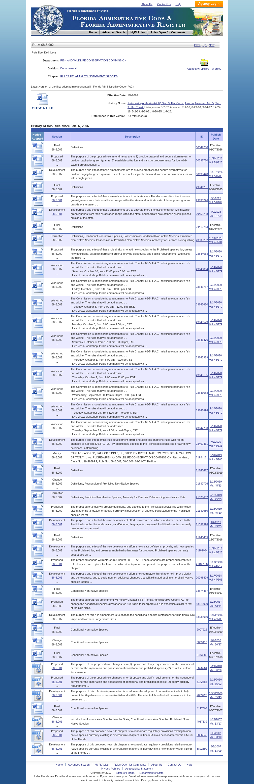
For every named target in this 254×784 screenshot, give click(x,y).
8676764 (202, 668)
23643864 (202, 269)
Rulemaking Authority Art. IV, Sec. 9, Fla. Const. (155, 103)
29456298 (202, 213)
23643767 (202, 286)
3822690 (202, 748)
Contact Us (164, 4)
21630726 (202, 483)
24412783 (202, 226)
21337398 (202, 524)
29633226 (202, 200)
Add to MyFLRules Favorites (204, 68)
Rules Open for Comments (130, 764)
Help (178, 4)
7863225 (202, 695)
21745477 (202, 470)
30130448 (202, 174)
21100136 (202, 564)
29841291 (202, 187)
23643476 (202, 339)
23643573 (202, 322)
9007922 (202, 629)
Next (212, 45)
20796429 (202, 577)
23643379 (202, 357)
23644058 (202, 253)
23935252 (202, 240)
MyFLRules (102, 764)
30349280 (202, 147)
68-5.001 (57, 200)
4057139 (202, 721)
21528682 (202, 497)
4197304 (202, 708)
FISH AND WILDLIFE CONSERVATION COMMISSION (93, 60)
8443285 (202, 654)
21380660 (202, 510)
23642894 (202, 410)
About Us (147, 4)
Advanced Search (79, 764)
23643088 (202, 392)
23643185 (202, 375)
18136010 (202, 616)
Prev (197, 45)
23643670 (202, 304)
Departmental (68, 68)
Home (47, 19)
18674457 (202, 590)
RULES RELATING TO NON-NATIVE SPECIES (89, 76)
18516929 (202, 603)
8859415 (202, 642)
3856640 (202, 735)
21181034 (202, 550)
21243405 (202, 537)
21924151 (202, 457)
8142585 (202, 681)
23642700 (202, 428)
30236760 (202, 160)
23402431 (202, 443)
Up (205, 45)
